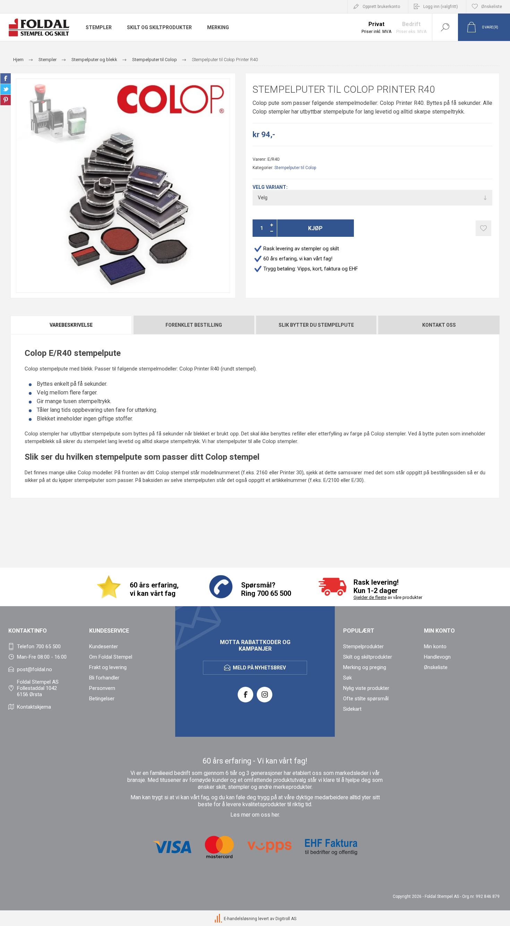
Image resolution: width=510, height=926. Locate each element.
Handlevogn (437, 657)
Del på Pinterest (5, 100)
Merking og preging (364, 667)
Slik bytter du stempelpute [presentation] (316, 325)
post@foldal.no (34, 669)
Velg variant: (270, 187)
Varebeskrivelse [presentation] (71, 325)
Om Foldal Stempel (110, 657)
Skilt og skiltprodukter (367, 657)
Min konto (435, 646)
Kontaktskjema (34, 707)
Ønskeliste (436, 667)
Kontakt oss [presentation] (439, 325)
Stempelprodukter (363, 646)
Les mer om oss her (254, 815)
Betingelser (101, 698)
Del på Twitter (5, 89)
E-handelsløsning (240, 918)
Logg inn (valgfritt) (440, 6)
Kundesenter (103, 646)
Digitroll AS (285, 918)
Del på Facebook (5, 78)
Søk (347, 678)
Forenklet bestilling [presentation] (193, 325)
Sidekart (352, 709)
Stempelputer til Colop (295, 167)
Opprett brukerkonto (381, 6)
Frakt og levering (108, 667)
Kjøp (315, 228)
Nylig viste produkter (366, 688)
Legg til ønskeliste (483, 228)
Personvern (102, 688)
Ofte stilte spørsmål (366, 698)
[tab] (71, 325)
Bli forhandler (104, 678)
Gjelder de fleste (370, 597)
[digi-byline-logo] (219, 918)
